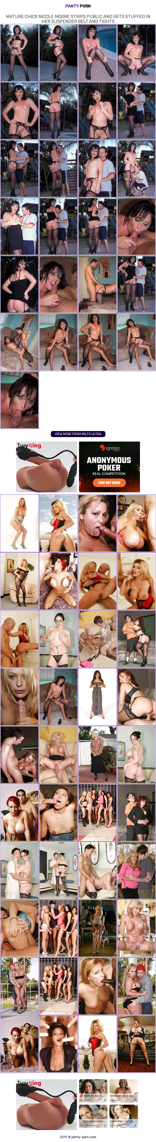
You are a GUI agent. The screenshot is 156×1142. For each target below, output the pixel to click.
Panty (78, 6)
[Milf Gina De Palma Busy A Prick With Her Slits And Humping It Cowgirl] (97, 523)
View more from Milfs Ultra (78, 434)
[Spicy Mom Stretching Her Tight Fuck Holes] (19, 523)
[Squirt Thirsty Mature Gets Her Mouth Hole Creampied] (58, 755)
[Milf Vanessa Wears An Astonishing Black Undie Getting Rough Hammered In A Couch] (136, 697)
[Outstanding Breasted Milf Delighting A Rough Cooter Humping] (136, 986)
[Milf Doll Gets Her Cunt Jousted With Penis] (97, 1044)
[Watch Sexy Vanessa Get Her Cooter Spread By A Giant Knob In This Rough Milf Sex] (136, 639)
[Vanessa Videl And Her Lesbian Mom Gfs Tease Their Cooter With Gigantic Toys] (58, 1044)
